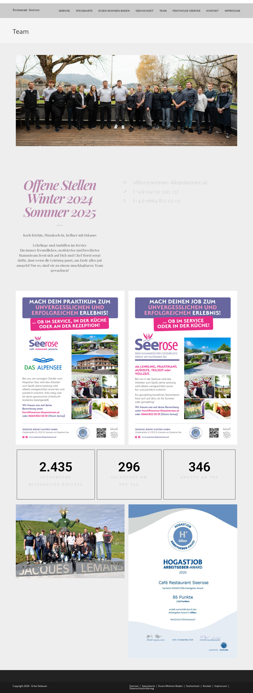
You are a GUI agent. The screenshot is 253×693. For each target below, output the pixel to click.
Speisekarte (148, 686)
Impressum (220, 686)
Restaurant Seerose (26, 10)
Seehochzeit (192, 686)
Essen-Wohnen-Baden (170, 686)
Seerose (134, 686)
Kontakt (207, 686)
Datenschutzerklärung (141, 688)
